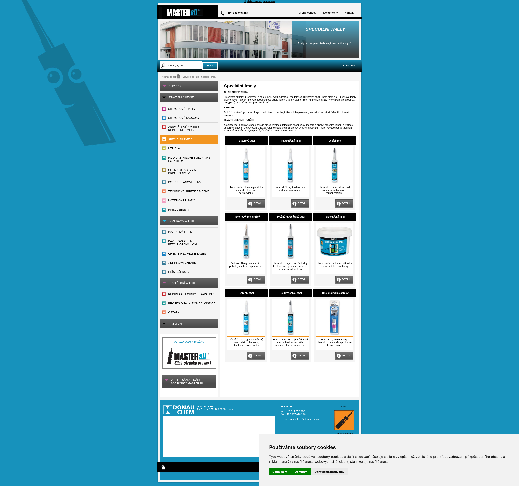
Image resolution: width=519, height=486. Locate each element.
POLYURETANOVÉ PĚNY (184, 182)
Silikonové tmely (181, 108)
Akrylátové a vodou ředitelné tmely (184, 128)
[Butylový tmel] (246, 182)
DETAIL (258, 203)
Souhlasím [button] (279, 471)
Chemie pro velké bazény (188, 253)
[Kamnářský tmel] (290, 182)
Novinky (175, 86)
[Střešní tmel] (246, 334)
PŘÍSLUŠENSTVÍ (179, 209)
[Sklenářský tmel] (334, 258)
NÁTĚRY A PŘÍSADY (181, 200)
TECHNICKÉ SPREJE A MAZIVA (188, 191)
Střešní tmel (247, 293)
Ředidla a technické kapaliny (191, 294)
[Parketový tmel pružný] (246, 258)
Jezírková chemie (182, 262)
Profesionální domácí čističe (191, 303)
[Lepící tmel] (334, 182)
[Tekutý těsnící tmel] (290, 334)
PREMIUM (175, 323)
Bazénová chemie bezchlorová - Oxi (182, 243)
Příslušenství (179, 271)
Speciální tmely (208, 77)
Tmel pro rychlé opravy (335, 293)
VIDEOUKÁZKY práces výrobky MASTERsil (187, 381)
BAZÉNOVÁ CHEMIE (182, 220)
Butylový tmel (247, 140)
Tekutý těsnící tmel (291, 293)
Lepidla (174, 148)
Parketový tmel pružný (247, 216)
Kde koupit (349, 65)
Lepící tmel (335, 140)
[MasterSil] (178, 77)
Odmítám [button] (301, 471)
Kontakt (349, 12)
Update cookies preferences (259, 1)
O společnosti (307, 12)
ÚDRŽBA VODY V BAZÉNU (189, 341)
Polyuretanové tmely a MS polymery (189, 159)
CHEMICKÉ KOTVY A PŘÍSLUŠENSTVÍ (182, 171)
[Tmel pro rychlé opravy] (334, 334)
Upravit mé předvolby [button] (329, 471)
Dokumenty (330, 12)
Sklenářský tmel (335, 216)
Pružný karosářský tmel (291, 216)
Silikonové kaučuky (183, 117)
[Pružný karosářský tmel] (290, 258)
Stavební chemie (191, 77)
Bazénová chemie (181, 232)
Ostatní (174, 312)
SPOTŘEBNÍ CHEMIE (183, 283)
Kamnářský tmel (291, 140)
